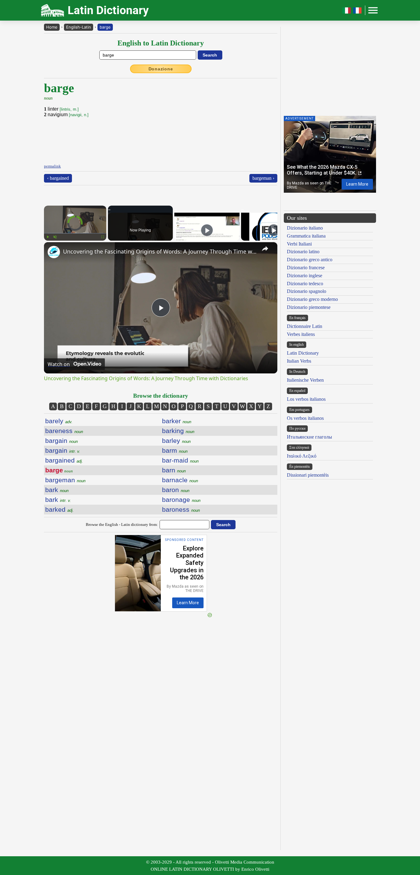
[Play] (47, 237)
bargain (61, 440)
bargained (64, 460)
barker (176, 420)
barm (175, 450)
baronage (181, 499)
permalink (52, 166)
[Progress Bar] (75, 233)
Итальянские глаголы (309, 436)
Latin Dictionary (303, 353)
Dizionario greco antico (309, 259)
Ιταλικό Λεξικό (301, 456)
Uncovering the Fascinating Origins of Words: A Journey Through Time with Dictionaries (159, 251)
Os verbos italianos (305, 418)
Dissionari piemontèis (308, 475)
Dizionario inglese (304, 275)
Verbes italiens (301, 334)
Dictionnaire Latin (304, 326)
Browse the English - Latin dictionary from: (122, 524)
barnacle (180, 479)
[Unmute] (55, 237)
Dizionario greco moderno (312, 299)
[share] (265, 248)
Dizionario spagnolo (306, 291)
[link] (54, 252)
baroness (181, 509)
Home (51, 27)
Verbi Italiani (299, 243)
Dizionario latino (303, 251)
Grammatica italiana (306, 235)
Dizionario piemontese (309, 307)
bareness (64, 430)
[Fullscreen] (102, 237)
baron (175, 489)
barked (59, 509)
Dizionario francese (306, 267)
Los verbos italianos (306, 399)
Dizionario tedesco (305, 283)
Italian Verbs (299, 361)
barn (174, 470)
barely (59, 420)
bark (57, 489)
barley (176, 440)
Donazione (161, 68)
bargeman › (263, 178)
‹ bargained (58, 178)
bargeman (65, 479)
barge (105, 27)
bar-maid (180, 460)
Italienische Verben (305, 380)
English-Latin (78, 27)
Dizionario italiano (305, 228)
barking (178, 430)
